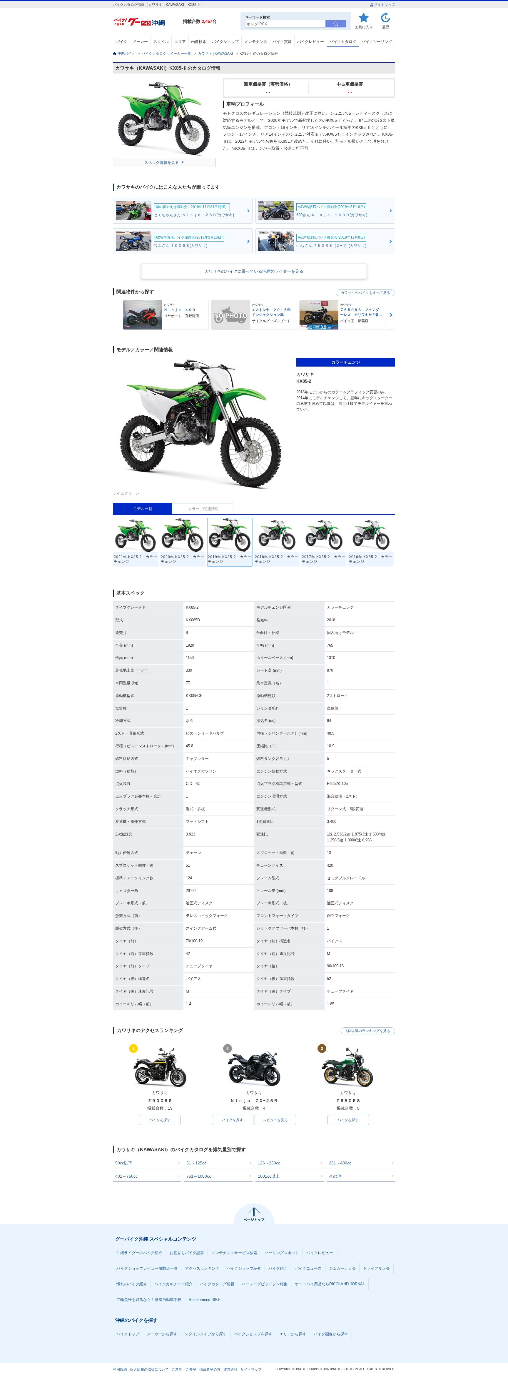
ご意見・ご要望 (184, 1369)
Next (391, 315)
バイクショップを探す (253, 1334)
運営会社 (230, 1369)
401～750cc (126, 1176)
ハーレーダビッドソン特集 (265, 1284)
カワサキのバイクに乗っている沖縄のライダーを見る (254, 271)
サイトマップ (384, 5)
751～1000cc (198, 1176)
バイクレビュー (310, 41)
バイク (121, 41)
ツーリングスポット (282, 1253)
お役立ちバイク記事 (187, 1253)
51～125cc (196, 1163)
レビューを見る (275, 1120)
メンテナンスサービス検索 (234, 1253)
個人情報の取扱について (149, 1369)
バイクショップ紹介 (244, 1268)
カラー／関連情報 (203, 509)
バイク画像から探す (331, 1334)
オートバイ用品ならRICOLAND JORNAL (330, 1284)
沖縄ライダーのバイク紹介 (139, 1253)
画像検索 (198, 41)
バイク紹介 (278, 1268)
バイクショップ (225, 41)
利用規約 (120, 1369)
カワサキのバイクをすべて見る (365, 293)
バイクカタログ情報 (217, 1284)
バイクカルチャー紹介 (173, 1284)
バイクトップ (127, 1334)
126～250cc (269, 1163)
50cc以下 (123, 1163)
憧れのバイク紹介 (131, 1284)
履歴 (385, 27)
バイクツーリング (377, 41)
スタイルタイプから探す (206, 1334)
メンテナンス (255, 41)
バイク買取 (282, 41)
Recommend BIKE (204, 1299)
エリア (180, 41)
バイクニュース (308, 1268)
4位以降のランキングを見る (368, 1031)
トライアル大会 (376, 1268)
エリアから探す (293, 1334)
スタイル (161, 41)
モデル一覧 (142, 509)
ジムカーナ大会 (342, 1268)
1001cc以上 (269, 1176)
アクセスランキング (202, 1268)
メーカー (140, 41)
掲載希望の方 (209, 1369)
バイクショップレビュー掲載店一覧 (147, 1268)
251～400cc (340, 1163)
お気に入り (364, 27)
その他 (335, 1176)
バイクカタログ (343, 41)
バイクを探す (160, 1120)
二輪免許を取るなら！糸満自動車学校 (148, 1299)
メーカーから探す (162, 1334)
